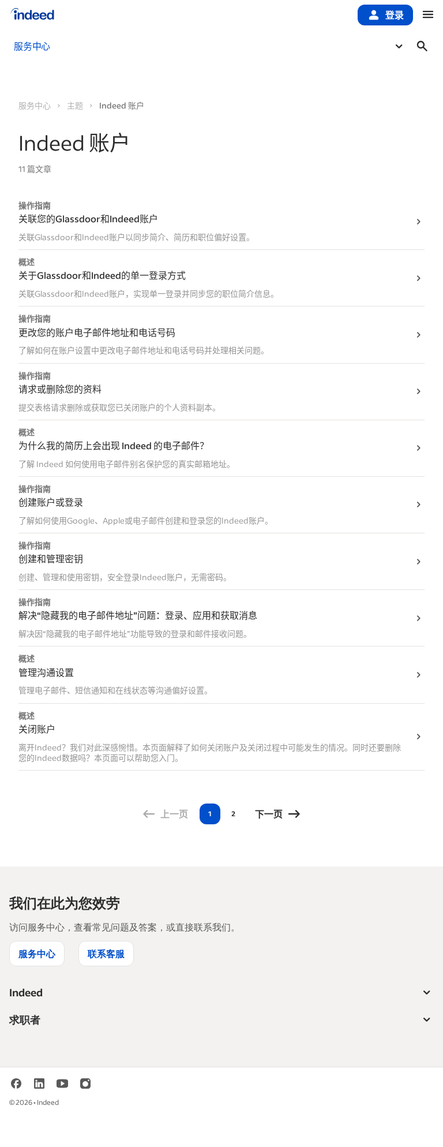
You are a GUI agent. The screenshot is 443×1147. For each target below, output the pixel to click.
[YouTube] (62, 1087)
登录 (394, 15)
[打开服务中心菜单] (399, 46)
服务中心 (34, 105)
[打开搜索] (422, 46)
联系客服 (106, 953)
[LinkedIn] (39, 1087)
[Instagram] (85, 1087)
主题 (75, 105)
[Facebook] (16, 1087)
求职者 (24, 1019)
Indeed (26, 992)
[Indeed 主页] (32, 15)
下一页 (269, 814)
